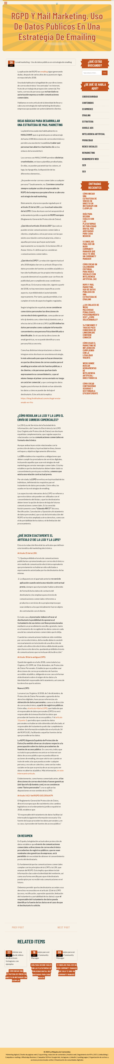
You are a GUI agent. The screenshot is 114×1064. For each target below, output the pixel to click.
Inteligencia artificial (93, 134)
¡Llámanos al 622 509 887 (16, 1005)
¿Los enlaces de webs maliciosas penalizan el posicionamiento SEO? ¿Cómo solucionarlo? (91, 312)
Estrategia (87, 121)
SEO (84, 171)
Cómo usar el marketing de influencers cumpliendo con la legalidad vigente (89, 350)
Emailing (86, 115)
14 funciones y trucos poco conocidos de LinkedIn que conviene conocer (90, 331)
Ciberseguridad (90, 96)
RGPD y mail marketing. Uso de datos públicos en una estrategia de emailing (90, 291)
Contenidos (88, 102)
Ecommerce (87, 109)
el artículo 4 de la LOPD (37, 708)
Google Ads (87, 127)
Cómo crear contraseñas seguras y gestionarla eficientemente (90, 388)
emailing (44, 71)
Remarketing (88, 152)
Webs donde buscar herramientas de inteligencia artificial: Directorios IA (90, 370)
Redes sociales (89, 146)
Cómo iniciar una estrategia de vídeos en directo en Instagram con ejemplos (90, 201)
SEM (84, 165)
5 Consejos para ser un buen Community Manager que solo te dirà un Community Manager (89, 250)
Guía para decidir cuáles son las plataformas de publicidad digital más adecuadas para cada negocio (89, 225)
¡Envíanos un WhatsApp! (16, 1009)
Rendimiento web (90, 158)
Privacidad (87, 140)
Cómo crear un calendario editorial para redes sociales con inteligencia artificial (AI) (90, 271)
